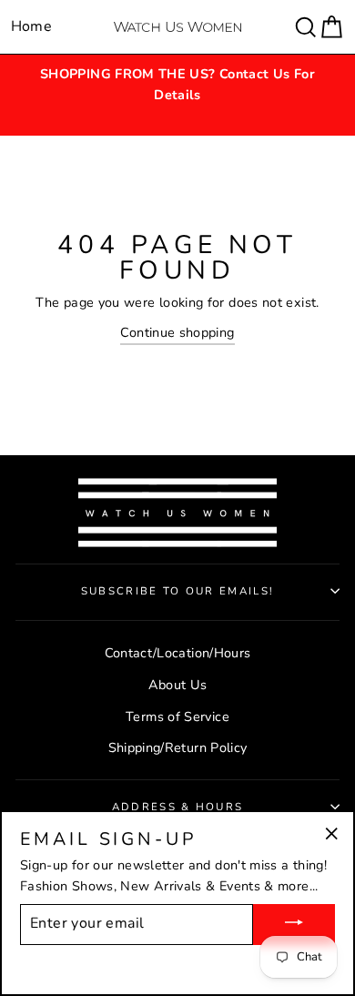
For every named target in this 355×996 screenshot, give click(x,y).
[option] (177, 85)
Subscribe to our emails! (178, 591)
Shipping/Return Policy (178, 747)
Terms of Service (177, 716)
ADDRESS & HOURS (178, 806)
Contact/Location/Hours (178, 653)
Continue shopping (177, 332)
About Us (178, 685)
